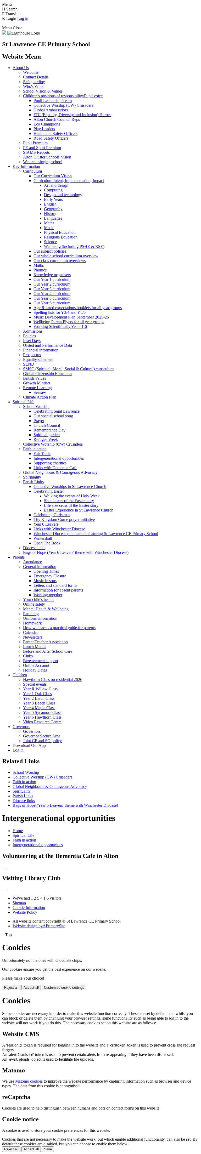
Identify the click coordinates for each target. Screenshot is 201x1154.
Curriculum (32, 171)
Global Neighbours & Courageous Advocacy (60, 472)
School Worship (36, 406)
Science (50, 242)
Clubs (28, 656)
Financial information (40, 350)
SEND (28, 364)
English (50, 204)
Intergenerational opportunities (59, 458)
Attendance (32, 562)
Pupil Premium (35, 143)
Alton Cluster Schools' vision (47, 157)
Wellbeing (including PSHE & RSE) (74, 246)
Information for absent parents (58, 590)
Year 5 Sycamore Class (42, 712)
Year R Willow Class (40, 689)
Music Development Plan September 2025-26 (71, 317)
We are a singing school (42, 162)
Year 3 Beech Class (39, 703)
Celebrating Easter (49, 491)
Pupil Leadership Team (53, 100)
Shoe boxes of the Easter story (69, 500)
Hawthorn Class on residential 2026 (52, 679)
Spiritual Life (23, 402)
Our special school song (53, 416)
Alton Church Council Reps (57, 119)
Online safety (34, 604)
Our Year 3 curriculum (52, 289)
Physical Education (60, 232)
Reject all (11, 988)
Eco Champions (47, 124)
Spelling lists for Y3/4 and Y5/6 (60, 312)
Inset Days (32, 340)
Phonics (40, 270)
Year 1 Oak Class (37, 693)
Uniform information (40, 618)
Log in (22, 18)
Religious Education (60, 237)
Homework (32, 623)
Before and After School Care (47, 651)
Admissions (32, 331)
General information (39, 566)
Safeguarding (34, 81)
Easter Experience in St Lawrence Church (78, 510)
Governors (21, 726)
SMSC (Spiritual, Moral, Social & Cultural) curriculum (68, 369)
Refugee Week (46, 439)
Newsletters (32, 637)
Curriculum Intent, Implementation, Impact (69, 180)
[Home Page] (4, 33)
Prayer (39, 420)
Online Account (36, 665)
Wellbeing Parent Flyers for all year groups (69, 322)
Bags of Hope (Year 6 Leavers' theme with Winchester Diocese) (76, 552)
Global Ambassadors (51, 110)
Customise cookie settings (64, 988)
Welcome (30, 72)
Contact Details (35, 77)
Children (20, 675)
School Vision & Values (43, 91)
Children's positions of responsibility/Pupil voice (63, 96)
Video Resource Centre (42, 722)
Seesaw (40, 392)
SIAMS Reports (36, 152)
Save (48, 1149)
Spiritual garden (47, 435)
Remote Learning (37, 387)
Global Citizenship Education (47, 373)
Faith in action (35, 449)
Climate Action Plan (39, 397)
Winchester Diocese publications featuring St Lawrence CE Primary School (96, 533)
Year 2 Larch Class (38, 698)
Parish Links (33, 482)
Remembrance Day (49, 430)
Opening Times (46, 571)
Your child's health (38, 599)
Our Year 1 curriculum (52, 279)
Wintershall (43, 538)
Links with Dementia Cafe (55, 467)
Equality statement (38, 359)
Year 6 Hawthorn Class (42, 717)
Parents (19, 557)
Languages (53, 218)
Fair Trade (42, 453)
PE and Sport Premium (42, 147)
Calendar (30, 632)
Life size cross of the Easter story (71, 505)
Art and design (56, 185)
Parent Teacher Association (45, 642)
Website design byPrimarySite (39, 926)
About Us (21, 67)
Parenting (31, 613)
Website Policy (25, 912)
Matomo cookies (29, 1081)
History (50, 213)
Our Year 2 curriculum (52, 284)
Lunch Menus (34, 646)
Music (49, 227)
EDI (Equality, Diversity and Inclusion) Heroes (72, 114)
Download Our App (29, 745)
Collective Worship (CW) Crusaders (63, 105)
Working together (48, 595)
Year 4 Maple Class (39, 708)
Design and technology (63, 194)
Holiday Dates (35, 670)
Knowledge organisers (52, 274)
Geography (53, 209)
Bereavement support (40, 660)
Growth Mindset (36, 383)
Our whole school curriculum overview (66, 256)
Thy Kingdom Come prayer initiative (64, 519)
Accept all (31, 988)
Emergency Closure (50, 576)
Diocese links (34, 547)
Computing (53, 190)
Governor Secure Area (41, 736)
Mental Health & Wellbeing (46, 609)
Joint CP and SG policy (42, 740)
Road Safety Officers (51, 138)
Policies (29, 336)
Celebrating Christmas (52, 515)
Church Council (47, 425)
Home (18, 830)
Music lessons (45, 580)
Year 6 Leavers (46, 524)
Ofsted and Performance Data (47, 345)
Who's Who (33, 86)
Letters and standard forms (55, 585)
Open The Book (47, 543)
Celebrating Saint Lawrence (57, 411)
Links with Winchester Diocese (59, 529)
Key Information (26, 166)
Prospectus (32, 355)
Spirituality (32, 477)
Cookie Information (29, 907)
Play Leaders (44, 129)
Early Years (53, 199)
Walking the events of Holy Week (72, 496)
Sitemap (19, 903)
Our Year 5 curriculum (52, 298)
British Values (34, 378)
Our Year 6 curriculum (52, 303)
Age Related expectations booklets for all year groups (78, 307)
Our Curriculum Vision (53, 176)
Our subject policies (50, 251)
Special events (35, 684)
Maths (49, 223)
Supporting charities (50, 463)
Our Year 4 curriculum (52, 293)
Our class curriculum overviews (60, 260)
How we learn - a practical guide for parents (59, 628)
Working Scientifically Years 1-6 (60, 326)
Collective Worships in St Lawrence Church (70, 486)
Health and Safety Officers (55, 133)
